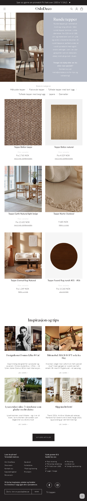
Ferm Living (64, 225)
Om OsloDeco (10, 462)
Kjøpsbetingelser (11, 472)
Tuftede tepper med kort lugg (61, 89)
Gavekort (27, 462)
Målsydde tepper (17, 89)
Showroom (8, 465)
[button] (4, 8)
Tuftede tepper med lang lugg (32, 94)
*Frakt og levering (30, 468)
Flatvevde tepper (37, 89)
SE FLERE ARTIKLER (43, 437)
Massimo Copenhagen (23, 158)
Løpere (52, 94)
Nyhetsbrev (28, 465)
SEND (37, 491)
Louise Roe (63, 292)
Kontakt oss (9, 468)
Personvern (9, 475)
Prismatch (27, 472)
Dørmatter (63, 94)
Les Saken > (23, 373)
